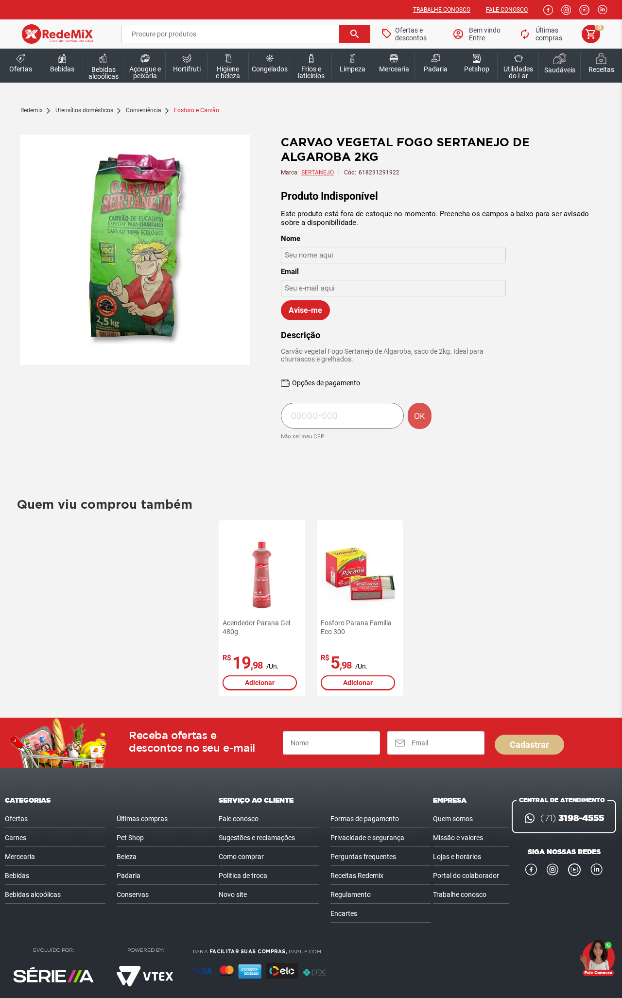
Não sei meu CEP (302, 436)
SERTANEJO (317, 172)
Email (290, 271)
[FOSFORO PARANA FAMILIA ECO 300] (360, 574)
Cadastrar (529, 745)
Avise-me (305, 310)
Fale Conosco (507, 9)
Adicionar (260, 683)
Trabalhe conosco (441, 9)
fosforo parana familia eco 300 (356, 627)
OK (419, 416)
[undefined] (135, 251)
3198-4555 (572, 818)
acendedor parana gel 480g (256, 627)
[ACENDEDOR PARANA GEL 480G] (262, 574)
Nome (290, 238)
